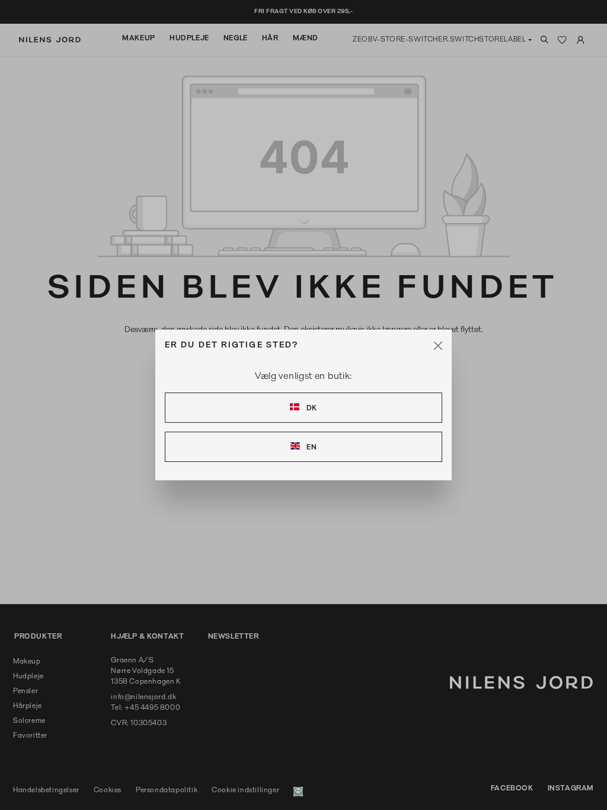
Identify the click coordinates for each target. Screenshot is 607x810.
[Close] (438, 346)
